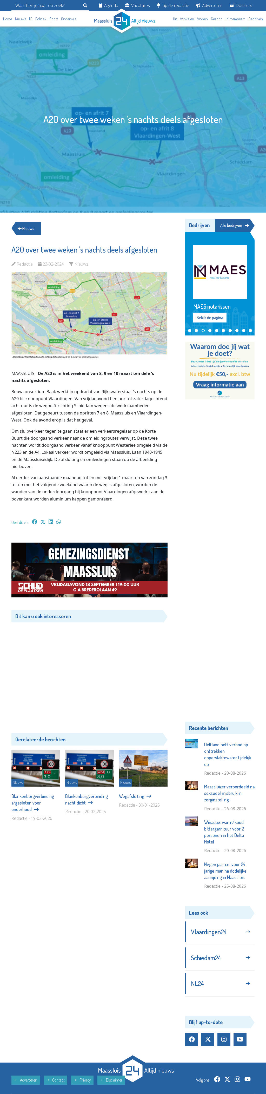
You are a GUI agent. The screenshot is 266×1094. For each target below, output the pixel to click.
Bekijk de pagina (209, 317)
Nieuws (20, 18)
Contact (58, 1080)
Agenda (110, 5)
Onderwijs (68, 18)
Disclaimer (113, 1080)
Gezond (217, 18)
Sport (53, 18)
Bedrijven (256, 18)
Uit (175, 18)
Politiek (40, 18)
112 (30, 18)
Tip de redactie (175, 5)
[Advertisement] (89, 674)
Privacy (85, 1080)
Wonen (202, 18)
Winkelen (187, 18)
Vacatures (140, 5)
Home (7, 18)
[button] (189, 330)
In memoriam (235, 18)
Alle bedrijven (231, 225)
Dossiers (243, 5)
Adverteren (212, 5)
